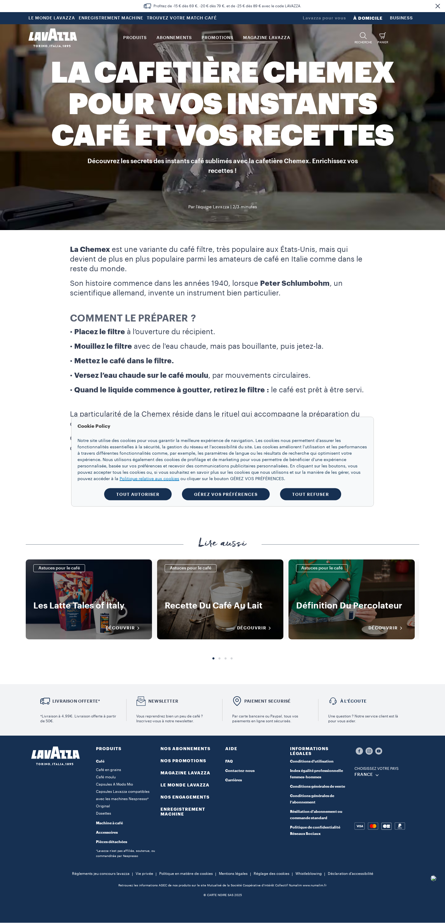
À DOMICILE (368, 18)
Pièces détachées (111, 842)
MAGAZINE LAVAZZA (185, 773)
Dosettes (103, 813)
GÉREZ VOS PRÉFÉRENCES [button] (226, 494)
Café (100, 761)
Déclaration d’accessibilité (350, 873)
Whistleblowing (308, 873)
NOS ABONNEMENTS (185, 749)
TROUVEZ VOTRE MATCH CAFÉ (182, 18)
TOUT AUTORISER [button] (138, 494)
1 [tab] (213, 659)
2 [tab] (219, 659)
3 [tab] (225, 659)
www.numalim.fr (315, 885)
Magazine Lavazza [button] (266, 38)
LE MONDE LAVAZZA (51, 18)
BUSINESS (401, 18)
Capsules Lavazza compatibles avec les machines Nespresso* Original (123, 799)
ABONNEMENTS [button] (174, 38)
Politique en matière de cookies (186, 873)
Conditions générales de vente (317, 786)
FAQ (229, 761)
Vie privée (144, 873)
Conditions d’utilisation (312, 761)
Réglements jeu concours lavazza (101, 873)
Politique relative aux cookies (149, 478)
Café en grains (108, 770)
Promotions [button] (217, 38)
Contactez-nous (240, 771)
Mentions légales (233, 873)
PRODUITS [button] (135, 38)
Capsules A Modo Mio (114, 784)
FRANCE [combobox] (363, 775)
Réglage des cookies (271, 873)
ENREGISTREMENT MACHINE (111, 18)
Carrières (233, 780)
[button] (438, 6)
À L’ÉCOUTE (353, 701)
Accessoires (107, 832)
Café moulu (106, 777)
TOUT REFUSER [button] (310, 494)
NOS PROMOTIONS (183, 761)
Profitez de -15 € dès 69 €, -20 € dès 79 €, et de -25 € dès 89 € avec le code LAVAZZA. (227, 6)
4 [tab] (232, 659)
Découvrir (120, 628)
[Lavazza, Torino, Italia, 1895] (52, 38)
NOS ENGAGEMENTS (184, 797)
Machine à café (109, 823)
